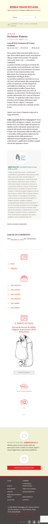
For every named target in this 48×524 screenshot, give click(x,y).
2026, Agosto (16, 285)
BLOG (21, 23)
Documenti (11, 489)
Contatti (26, 500)
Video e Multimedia (29, 489)
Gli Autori (10, 500)
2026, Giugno (15, 294)
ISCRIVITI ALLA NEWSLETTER (24, 468)
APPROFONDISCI (24, 372)
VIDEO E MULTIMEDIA (24, 391)
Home (9, 481)
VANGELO (14, 268)
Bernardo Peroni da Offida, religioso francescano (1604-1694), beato (24, 329)
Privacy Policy (12, 514)
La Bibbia (26, 481)
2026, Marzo (15, 308)
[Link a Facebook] (29, 522)
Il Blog (27, 23)
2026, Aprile (15, 303)
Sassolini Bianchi (28, 492)
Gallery (10, 492)
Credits (20, 514)
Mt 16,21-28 (11, 34)
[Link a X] (34, 522)
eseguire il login (17, 240)
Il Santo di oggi (24, 323)
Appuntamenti (28, 497)
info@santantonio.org (28, 512)
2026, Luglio (15, 290)
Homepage (14, 23)
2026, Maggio (16, 299)
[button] (24, 408)
